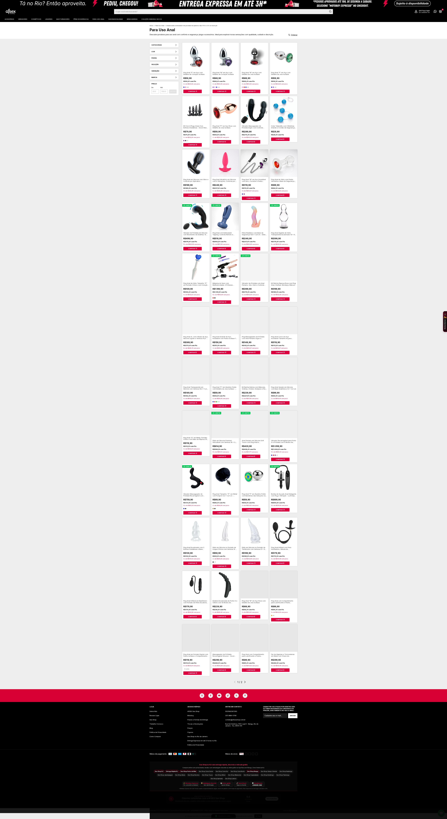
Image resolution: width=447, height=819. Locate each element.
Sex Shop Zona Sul (222, 771)
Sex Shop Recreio (193, 775)
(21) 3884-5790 (230, 715)
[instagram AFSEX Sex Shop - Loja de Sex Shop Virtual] (202, 695)
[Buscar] (330, 11)
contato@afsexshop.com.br (235, 720)
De (152, 87)
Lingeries (48, 19)
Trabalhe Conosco (156, 724)
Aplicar (172, 91)
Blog (151, 728)
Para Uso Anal (98, 19)
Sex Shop (153, 720)
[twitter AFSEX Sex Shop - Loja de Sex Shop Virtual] (236, 695)
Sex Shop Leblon (230, 778)
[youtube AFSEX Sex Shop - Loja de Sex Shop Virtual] (219, 695)
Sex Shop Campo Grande (269, 771)
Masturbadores (62, 19)
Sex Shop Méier (220, 775)
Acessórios (9, 19)
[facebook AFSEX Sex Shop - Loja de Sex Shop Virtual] (210, 695)
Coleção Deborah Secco (151, 19)
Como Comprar (155, 736)
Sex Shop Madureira (234, 775)
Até (161, 87)
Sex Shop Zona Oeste (206, 771)
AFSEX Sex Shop (193, 711)
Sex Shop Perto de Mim (188, 771)
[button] (445, 321)
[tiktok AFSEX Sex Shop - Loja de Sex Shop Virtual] (227, 695)
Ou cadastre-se (424, 12)
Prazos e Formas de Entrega (197, 720)
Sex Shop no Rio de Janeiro (197, 736)
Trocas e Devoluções (195, 724)
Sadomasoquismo (115, 19)
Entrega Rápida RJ (172, 771)
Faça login (426, 11)
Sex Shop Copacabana (251, 775)
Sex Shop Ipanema (217, 778)
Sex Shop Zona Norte (238, 771)
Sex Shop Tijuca (207, 775)
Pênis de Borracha (81, 19)
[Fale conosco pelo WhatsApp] (435, 12)
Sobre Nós (153, 711)
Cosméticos (36, 19)
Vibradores (22, 19)
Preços (190, 728)
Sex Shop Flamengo (282, 775)
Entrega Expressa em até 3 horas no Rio (202, 741)
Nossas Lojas (154, 715)
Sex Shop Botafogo (267, 775)
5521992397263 (231, 711)
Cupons (190, 732)
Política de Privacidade (158, 732)
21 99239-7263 (257, 785)
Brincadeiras (132, 19)
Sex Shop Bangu (252, 771)
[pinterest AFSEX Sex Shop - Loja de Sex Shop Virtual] (245, 695)
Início (151, 25)
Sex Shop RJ (159, 771)
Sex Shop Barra (180, 775)
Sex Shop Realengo (286, 771)
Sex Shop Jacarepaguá (165, 775)
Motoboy (190, 715)
